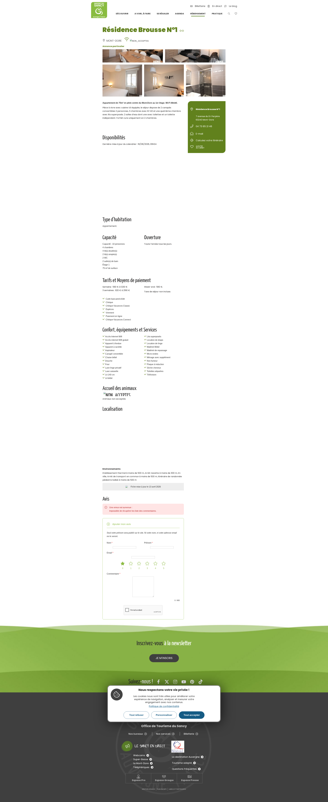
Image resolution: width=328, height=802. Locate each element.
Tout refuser (136, 715)
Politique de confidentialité (164, 706)
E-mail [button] (199, 133)
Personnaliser (164, 715)
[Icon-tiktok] (200, 681)
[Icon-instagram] (175, 681)
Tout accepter (192, 715)
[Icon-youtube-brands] (183, 681)
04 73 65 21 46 (204, 126)
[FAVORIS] (236, 13)
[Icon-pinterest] (192, 681)
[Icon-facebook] (158, 681)
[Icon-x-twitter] (167, 681)
